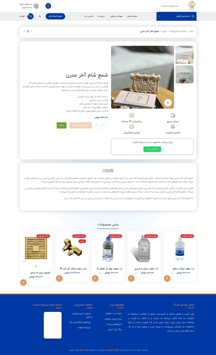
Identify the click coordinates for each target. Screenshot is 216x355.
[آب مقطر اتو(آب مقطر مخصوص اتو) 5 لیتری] (180, 248)
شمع (164, 31)
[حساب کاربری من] (39, 16)
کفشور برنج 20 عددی (40, 272)
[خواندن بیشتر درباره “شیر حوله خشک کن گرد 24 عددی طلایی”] (59, 278)
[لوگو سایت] (191, 5)
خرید (62, 125)
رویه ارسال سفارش (113, 318)
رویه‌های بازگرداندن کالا (80, 322)
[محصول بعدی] (24, 31)
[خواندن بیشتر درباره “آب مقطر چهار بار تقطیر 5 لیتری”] (95, 278)
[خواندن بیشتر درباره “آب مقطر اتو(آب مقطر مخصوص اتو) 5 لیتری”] (167, 278)
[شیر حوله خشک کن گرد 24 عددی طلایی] (72, 248)
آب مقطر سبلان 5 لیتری (146, 268)
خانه (191, 31)
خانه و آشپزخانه (178, 31)
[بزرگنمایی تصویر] (168, 102)
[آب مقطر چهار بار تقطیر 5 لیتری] (108, 248)
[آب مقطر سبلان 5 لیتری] (144, 248)
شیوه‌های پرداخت (114, 324)
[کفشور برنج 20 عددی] (36, 248)
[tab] (108, 170)
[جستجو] (48, 6)
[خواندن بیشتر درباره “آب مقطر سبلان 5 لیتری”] (131, 278)
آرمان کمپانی (113, 350)
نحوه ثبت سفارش (113, 313)
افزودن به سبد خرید (80, 125)
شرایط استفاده (84, 327)
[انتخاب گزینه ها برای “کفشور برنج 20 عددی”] (23, 282)
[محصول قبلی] (31, 31)
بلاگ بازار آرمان (115, 329)
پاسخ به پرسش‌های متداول (82, 315)
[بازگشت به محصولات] (28, 31)
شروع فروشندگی (55, 16)
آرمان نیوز (84, 350)
